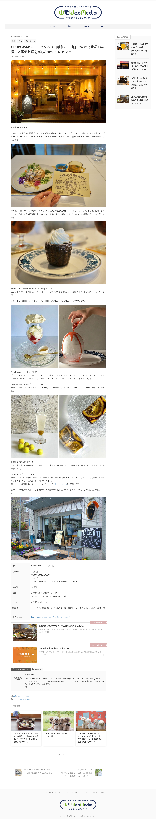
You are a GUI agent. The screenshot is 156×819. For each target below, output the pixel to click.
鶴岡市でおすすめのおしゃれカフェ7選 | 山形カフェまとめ (139, 66)
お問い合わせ (105, 793)
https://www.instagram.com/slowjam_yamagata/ (50, 617)
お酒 (14, 696)
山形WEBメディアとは (53, 793)
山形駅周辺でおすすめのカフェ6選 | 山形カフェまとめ (139, 100)
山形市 (21, 699)
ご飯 (24, 696)
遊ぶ (69, 26)
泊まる (86, 26)
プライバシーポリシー (82, 793)
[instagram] (26, 687)
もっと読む (59, 755)
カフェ (19, 696)
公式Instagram (61, 484)
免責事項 (95, 793)
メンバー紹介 (68, 793)
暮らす (103, 26)
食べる (52, 26)
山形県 (27, 699)
